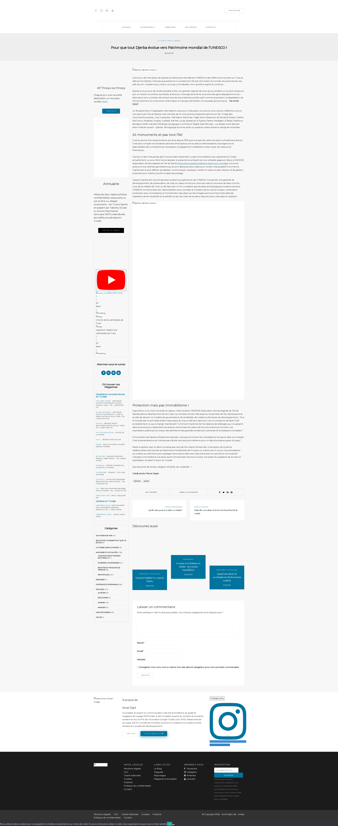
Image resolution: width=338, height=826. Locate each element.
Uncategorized (103, 612)
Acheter (102, 593)
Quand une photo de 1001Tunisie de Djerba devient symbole (227, 577)
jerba (146, 481)
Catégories (147, 27)
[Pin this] (232, 492)
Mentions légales (132, 768)
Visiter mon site (152, 733)
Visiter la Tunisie (111, 230)
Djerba (137, 481)
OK (169, 824)
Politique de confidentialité (137, 786)
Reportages (103, 575)
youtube (191, 779)
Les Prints (191, 27)
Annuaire (170, 27)
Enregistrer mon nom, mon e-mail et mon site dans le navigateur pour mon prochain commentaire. (189, 667)
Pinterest (191, 775)
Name (140, 643)
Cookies (128, 779)
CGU (126, 772)
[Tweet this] (224, 492)
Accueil (126, 27)
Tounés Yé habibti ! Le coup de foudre (149, 579)
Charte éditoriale (132, 775)
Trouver (100, 589)
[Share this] (220, 492)
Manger (101, 607)
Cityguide (158, 772)
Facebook (192, 768)
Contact (211, 27)
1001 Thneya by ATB (104, 536)
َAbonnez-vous (115, 293)
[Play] (111, 280)
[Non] (173, 824)
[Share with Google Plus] (228, 492)
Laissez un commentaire (188, 492)
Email (140, 651)
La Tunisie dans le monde (169, 41)
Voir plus (111, 111)
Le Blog (158, 768)
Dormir (101, 603)
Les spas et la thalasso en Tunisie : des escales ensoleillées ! (188, 566)
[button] (111, 308)
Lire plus (131, 733)
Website (141, 659)
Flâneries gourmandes (108, 563)
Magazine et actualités (106, 552)
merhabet (100, 580)
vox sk (99, 617)
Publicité (128, 782)
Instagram (192, 772)
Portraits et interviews (107, 584)
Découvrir (103, 598)
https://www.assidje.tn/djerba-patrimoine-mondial (202, 163)
